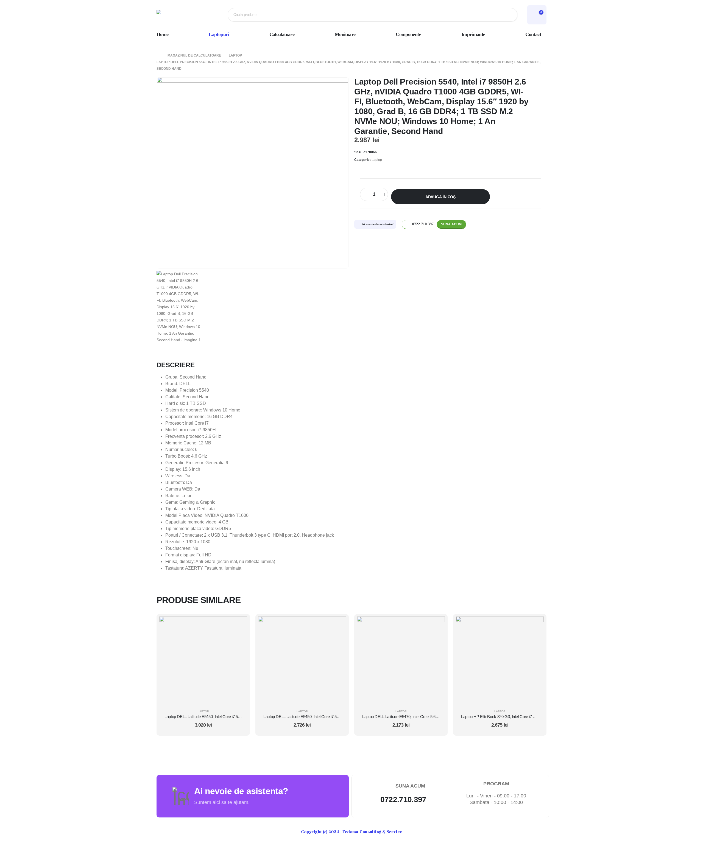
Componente (408, 34)
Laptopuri (219, 34)
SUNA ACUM (451, 224)
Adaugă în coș (440, 197)
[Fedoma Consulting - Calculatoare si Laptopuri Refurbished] (174, 15)
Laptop (377, 160)
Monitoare (345, 34)
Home (162, 34)
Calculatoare (281, 34)
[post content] (203, 660)
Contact (533, 34)
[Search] (509, 14)
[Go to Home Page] (158, 55)
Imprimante (473, 34)
